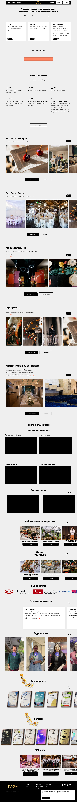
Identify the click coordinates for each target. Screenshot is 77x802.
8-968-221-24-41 (32, 375)
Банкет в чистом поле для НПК (51, 541)
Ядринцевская (38, 788)
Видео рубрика (48, 784)
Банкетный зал (19, 2)
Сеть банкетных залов (58, 24)
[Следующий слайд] (70, 141)
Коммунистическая (39, 786)
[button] (59, 2)
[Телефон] (51, 2)
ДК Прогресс (38, 790)
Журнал (47, 786)
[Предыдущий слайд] (67, 141)
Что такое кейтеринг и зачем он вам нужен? (30, 575)
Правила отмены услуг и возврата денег (11, 796)
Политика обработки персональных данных (12, 795)
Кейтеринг (13, 2)
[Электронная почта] (70, 785)
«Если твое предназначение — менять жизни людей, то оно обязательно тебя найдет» (51, 770)
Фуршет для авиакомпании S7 (30, 541)
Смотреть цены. (9, 256)
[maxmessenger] (53, 2)
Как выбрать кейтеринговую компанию (51, 574)
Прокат (8, 2)
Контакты (47, 788)
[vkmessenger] (65, 785)
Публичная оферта (8, 797)
